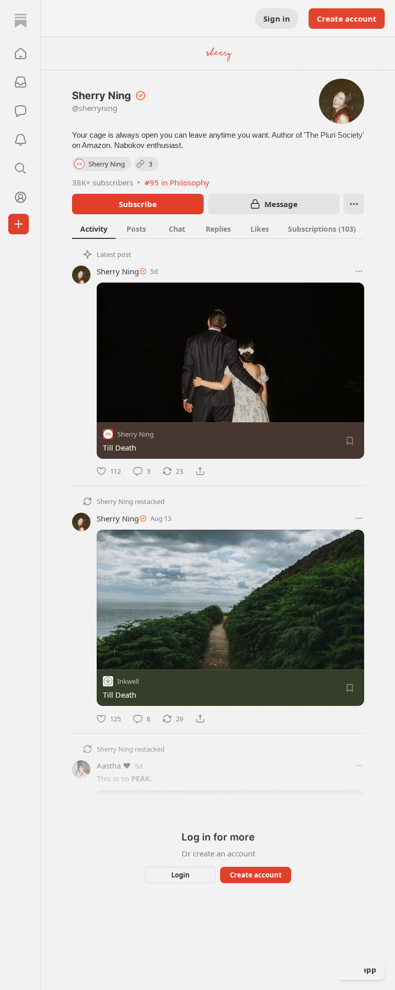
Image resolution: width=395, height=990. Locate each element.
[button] (20, 53)
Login (180, 875)
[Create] (18, 224)
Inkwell (128, 681)
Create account (346, 18)
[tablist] (218, 228)
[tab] (94, 228)
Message (281, 204)
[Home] (20, 20)
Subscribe (138, 204)
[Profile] (20, 197)
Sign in (276, 18)
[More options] (359, 271)
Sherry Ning (118, 271)
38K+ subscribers (102, 182)
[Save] (350, 441)
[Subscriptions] (20, 82)
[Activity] (20, 139)
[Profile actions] (354, 204)
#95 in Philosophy (177, 182)
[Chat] (20, 111)
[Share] (200, 471)
